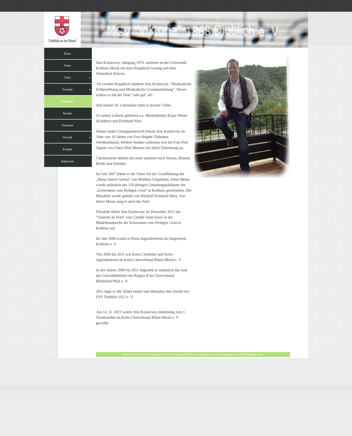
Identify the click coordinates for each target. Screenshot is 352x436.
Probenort (191, 354)
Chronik (203, 354)
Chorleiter (167, 354)
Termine (179, 354)
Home (126, 354)
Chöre (144, 354)
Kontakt (214, 354)
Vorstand (154, 354)
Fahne (135, 354)
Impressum (227, 354)
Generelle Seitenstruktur (249, 354)
